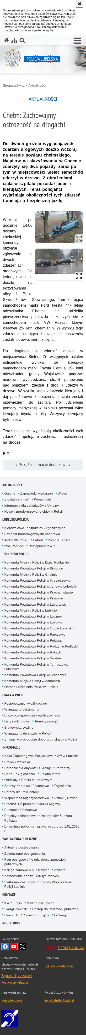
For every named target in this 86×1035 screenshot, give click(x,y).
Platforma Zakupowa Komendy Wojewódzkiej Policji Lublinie (38, 884)
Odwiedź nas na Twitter (22, 946)
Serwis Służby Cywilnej (59, 1000)
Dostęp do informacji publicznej (55, 909)
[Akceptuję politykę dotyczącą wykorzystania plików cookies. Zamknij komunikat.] (79, 4)
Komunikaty (43, 499)
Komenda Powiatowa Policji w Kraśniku (33, 598)
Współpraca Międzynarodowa (26, 798)
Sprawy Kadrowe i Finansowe (26, 786)
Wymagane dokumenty (21, 709)
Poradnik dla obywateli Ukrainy (27, 768)
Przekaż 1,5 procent (19, 804)
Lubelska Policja (15, 519)
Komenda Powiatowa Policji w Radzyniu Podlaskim (42, 646)
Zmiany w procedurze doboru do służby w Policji (40, 739)
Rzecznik (11, 915)
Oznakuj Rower (65, 798)
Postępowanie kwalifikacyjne (25, 703)
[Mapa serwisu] (14, 40)
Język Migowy (49, 804)
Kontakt (9, 894)
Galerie (9, 493)
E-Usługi (60, 915)
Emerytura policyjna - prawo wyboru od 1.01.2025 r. (42, 828)
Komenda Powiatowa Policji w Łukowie (33, 622)
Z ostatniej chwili (16, 499)
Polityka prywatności (14, 982)
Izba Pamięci (14, 546)
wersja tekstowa (11, 1000)
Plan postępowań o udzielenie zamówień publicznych (35, 862)
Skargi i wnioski (15, 909)
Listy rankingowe (17, 721)
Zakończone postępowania (24, 853)
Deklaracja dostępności (59, 966)
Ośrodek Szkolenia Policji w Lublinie (31, 687)
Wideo (62, 493)
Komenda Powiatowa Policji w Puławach (34, 640)
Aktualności (37, 85)
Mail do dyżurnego (40, 903)
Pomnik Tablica (59, 540)
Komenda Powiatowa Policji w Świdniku (33, 658)
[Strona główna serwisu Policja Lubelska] (6, 40)
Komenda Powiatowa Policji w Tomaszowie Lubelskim (36, 666)
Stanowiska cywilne (18, 727)
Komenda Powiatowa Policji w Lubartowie (35, 604)
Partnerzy (62, 768)
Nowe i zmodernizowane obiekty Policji (33, 511)
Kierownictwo (14, 528)
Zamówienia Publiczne (19, 838)
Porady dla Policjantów (21, 792)
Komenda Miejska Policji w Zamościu (32, 681)
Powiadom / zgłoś (36, 915)
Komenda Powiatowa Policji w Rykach (32, 652)
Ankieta (59, 870)
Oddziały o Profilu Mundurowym (28, 780)
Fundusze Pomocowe (20, 810)
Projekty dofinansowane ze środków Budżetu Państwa (38, 818)
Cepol (8, 774)
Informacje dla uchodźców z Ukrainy (31, 505)
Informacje (11, 747)
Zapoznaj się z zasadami (16, 975)
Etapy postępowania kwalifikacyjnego (32, 715)
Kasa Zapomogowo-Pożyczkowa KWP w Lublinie (41, 756)
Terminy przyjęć (46, 721)
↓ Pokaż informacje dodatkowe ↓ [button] (43, 465)
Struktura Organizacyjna (47, 528)
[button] (77, 41)
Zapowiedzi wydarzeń (36, 493)
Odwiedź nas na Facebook (5, 946)
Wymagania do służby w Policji (27, 733)
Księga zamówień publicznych (26, 870)
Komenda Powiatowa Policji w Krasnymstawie (38, 592)
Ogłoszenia (26, 774)
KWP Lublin (13, 903)
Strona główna (14, 85)
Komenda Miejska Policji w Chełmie (31, 574)
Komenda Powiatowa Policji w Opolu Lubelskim (39, 628)
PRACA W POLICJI (14, 694)
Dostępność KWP (41, 546)
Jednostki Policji (16, 540)
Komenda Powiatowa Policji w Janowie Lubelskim (41, 586)
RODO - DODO (12, 923)
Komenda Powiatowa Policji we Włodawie (35, 675)
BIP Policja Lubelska (71, 947)
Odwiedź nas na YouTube (14, 946)
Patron (38, 540)
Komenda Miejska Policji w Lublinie (30, 610)
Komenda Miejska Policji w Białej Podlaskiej (37, 562)
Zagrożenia (62, 786)
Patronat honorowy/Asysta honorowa (32, 534)
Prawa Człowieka (17, 762)
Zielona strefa (50, 774)
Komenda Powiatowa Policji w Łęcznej (33, 616)
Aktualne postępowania (21, 847)
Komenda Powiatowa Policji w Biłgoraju (33, 568)
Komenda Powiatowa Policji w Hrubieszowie (37, 580)
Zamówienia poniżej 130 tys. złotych (31, 876)
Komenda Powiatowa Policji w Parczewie (34, 634)
